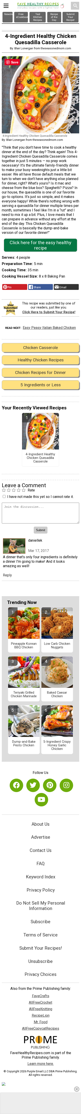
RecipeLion (41, 1015)
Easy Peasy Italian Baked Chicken (49, 328)
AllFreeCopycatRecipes (40, 1028)
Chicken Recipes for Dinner (40, 372)
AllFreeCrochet (40, 1002)
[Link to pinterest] (49, 785)
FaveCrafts (40, 996)
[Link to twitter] (33, 785)
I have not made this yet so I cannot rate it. (40, 497)
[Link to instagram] (66, 785)
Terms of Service (40, 935)
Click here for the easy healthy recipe (40, 245)
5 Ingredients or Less (40, 384)
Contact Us (41, 850)
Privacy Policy (41, 890)
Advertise (40, 837)
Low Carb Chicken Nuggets (57, 645)
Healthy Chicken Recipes (41, 360)
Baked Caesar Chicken (57, 694)
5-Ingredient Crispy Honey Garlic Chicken (57, 745)
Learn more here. (40, 1064)
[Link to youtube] (41, 799)
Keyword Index (40, 876)
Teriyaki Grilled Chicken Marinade (24, 694)
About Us (41, 824)
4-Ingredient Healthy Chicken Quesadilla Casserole (40, 458)
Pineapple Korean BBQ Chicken (24, 645)
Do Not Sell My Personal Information (40, 905)
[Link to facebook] (16, 785)
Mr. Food (40, 1022)
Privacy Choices (40, 974)
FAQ (40, 863)
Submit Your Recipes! (40, 948)
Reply (7, 575)
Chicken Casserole (40, 347)
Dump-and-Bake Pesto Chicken (24, 743)
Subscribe (40, 921)
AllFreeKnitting (40, 1009)
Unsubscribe (40, 961)
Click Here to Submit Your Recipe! (48, 312)
